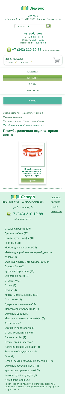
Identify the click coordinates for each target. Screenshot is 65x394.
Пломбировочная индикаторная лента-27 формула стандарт (33, 171)
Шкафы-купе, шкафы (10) (19, 238)
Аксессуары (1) (13, 323)
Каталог (32, 77)
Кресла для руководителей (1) (22, 370)
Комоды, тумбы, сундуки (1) (21, 375)
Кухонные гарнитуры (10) (19, 271)
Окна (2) (9, 356)
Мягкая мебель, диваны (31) (21, 294)
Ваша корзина (14, 58)
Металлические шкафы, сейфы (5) (25, 318)
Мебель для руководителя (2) (22, 309)
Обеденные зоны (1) (17, 276)
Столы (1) (10, 285)
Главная (32, 71)
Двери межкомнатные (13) (20, 304)
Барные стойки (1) (15, 337)
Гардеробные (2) (14, 266)
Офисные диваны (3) (17, 313)
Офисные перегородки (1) (20, 328)
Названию (29, 113)
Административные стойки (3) (22, 346)
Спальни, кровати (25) (18, 228)
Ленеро (7, 121)
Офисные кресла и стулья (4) (22, 365)
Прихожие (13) (13, 299)
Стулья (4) (11, 290)
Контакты (33, 90)
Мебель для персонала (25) (21, 247)
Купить (32, 180)
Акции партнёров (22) (17, 380)
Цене (39, 113)
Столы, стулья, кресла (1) (19, 342)
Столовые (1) (12, 280)
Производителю (13, 117)
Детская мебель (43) (16, 233)
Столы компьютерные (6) (19, 332)
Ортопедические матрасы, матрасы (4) (27, 261)
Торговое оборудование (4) (21, 351)
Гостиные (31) (13, 243)
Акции (32, 84)
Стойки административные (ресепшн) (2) (29, 361)
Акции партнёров (33, 121)
